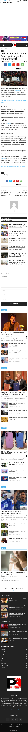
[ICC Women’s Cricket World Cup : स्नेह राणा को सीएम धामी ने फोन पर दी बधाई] (4, 540)
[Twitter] (16, 719)
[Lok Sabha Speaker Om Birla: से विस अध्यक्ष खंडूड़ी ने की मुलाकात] (4, 600)
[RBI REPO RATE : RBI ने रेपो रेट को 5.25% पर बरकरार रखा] (4, 412)
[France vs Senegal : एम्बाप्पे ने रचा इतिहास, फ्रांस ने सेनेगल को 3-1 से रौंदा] (4, 525)
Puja (3, 61)
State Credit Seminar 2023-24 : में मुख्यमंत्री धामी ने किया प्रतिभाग (7, 194)
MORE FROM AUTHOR (7, 220)
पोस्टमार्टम (9, 123)
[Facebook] (7, 719)
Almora (2, 661)
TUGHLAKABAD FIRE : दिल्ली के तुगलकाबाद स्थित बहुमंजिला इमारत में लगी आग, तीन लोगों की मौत (17, 255)
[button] (26, 45)
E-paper (2, 724)
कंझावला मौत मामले (4, 174)
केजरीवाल (4, 158)
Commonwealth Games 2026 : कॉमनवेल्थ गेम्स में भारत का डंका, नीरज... (12, 512)
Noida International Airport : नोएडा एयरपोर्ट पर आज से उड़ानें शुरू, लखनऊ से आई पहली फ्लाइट (17, 247)
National (3, 649)
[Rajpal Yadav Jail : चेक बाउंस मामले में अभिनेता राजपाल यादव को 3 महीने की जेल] (14, 322)
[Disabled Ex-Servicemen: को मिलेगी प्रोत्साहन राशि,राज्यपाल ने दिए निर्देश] (4, 608)
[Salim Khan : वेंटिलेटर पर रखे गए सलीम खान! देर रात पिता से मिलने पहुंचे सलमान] (4, 360)
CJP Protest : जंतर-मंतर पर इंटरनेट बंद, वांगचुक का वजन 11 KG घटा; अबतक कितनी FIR (17, 233)
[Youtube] (20, 719)
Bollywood (3, 663)
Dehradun (3, 654)
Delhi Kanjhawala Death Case (10, 173)
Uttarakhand (4, 652)
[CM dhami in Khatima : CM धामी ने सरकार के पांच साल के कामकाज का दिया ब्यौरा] (4, 633)
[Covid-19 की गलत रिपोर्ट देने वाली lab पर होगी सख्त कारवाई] (4, 640)
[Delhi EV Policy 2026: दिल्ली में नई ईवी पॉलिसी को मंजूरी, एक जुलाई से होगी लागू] (4, 240)
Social (18, 724)
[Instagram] (12, 719)
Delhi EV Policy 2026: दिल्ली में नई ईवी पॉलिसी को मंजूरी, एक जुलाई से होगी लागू (17, 240)
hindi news (20, 173)
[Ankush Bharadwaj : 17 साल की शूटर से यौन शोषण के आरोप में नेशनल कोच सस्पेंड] (4, 533)
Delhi (5, 0)
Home (1, 0)
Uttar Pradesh (4, 665)
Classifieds (13, 724)
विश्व (1, 656)
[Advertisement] (14, 19)
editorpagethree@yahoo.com (17, 710)
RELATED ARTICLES (6, 218)
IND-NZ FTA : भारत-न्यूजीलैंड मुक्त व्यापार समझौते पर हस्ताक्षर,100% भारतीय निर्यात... (13, 393)
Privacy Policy (11, 726)
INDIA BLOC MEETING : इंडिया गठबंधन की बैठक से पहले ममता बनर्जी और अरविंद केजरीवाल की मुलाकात (17, 262)
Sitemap (17, 726)
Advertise (8, 724)
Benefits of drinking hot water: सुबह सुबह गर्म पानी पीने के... (13, 574)
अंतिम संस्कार (17, 90)
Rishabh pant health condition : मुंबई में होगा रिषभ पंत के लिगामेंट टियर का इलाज (21, 194)
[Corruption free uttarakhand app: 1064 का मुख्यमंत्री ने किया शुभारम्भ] (4, 615)
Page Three (3, 576)
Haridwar (3, 667)
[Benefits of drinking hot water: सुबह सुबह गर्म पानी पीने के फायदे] (14, 561)
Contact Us (23, 724)
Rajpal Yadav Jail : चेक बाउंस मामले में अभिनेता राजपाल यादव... (12, 334)
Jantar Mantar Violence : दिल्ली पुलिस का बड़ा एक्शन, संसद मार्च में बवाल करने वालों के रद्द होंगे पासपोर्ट (18, 226)
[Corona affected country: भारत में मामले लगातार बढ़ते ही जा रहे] (4, 626)
